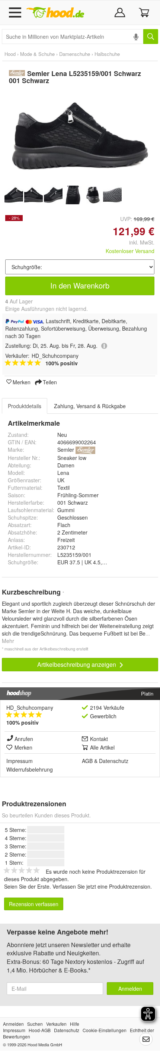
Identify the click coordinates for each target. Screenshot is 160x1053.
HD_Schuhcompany (29, 707)
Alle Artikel (102, 747)
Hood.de (55, 12)
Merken (22, 381)
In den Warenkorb (79, 285)
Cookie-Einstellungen (105, 1030)
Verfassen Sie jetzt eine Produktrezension (101, 886)
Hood (10, 53)
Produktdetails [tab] (24, 406)
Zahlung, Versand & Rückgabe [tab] (90, 406)
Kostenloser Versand (130, 251)
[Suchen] (150, 36)
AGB (87, 760)
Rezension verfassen (33, 904)
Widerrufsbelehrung (29, 769)
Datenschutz (113, 760)
